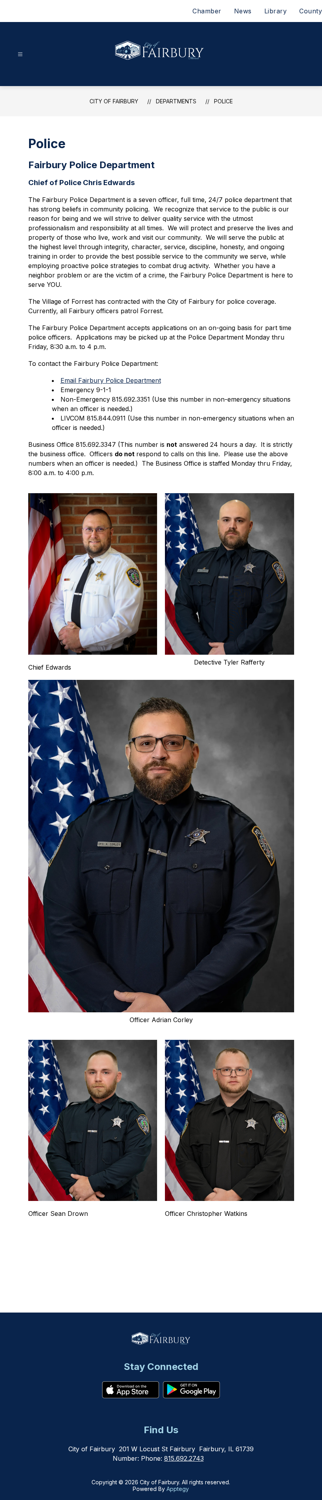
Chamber (206, 11)
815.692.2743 (184, 1458)
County (310, 11)
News (243, 11)
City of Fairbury (114, 101)
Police (223, 101)
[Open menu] (20, 54)
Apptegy (177, 1488)
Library (275, 11)
